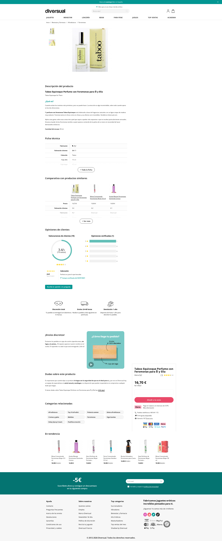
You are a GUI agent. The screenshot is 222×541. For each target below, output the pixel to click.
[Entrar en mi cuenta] (168, 11)
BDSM (101, 17)
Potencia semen (93, 412)
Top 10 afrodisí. (73, 412)
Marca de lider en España (111, 2)
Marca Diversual (85, 513)
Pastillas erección (74, 422)
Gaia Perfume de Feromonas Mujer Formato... (144, 458)
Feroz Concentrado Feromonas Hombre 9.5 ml (109, 458)
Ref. (135, 386)
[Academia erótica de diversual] (153, 514)
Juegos (135, 17)
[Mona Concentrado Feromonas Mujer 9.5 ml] (58, 446)
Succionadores (116, 506)
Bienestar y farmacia (119, 513)
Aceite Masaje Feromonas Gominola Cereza (76, 458)
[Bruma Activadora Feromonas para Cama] (128, 446)
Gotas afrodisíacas (113, 412)
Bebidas (71, 417)
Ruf (75, 146)
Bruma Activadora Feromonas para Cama (128, 457)
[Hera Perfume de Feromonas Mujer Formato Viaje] (93, 446)
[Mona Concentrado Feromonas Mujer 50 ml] (163, 446)
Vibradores (115, 510)
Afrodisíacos (52, 412)
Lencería (86, 17)
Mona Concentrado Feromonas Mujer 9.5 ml (58, 458)
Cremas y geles (53, 417)
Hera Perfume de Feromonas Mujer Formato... (92, 458)
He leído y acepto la (144, 487)
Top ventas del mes (118, 524)
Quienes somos (85, 506)
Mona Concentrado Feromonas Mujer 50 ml (162, 458)
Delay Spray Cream (55, 422)
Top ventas (153, 17)
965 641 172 (154, 413)
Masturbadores (117, 521)
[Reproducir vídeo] (91, 364)
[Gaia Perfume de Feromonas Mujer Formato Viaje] (145, 446)
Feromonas (91, 417)
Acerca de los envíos (54, 513)
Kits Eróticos (115, 517)
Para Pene (118, 17)
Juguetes (50, 17)
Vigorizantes (111, 417)
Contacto (49, 506)
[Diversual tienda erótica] (63, 10)
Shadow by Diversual (119, 528)
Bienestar (68, 17)
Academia (172, 17)
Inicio (48, 22)
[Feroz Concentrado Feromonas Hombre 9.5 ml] (111, 446)
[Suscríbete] (161, 482)
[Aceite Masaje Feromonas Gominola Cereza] (76, 446)
